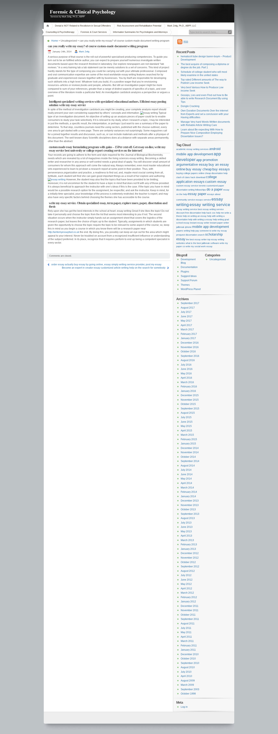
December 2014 (190, 448)
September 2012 (190, 566)
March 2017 (187, 329)
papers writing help (185, 230)
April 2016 (186, 377)
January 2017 (188, 338)
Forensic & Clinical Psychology (83, 11)
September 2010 (190, 663)
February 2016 (189, 386)
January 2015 (188, 443)
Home (48, 26)
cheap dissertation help (216, 173)
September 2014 (190, 461)
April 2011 (186, 636)
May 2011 (186, 632)
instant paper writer (219, 223)
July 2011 (186, 628)
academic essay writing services (192, 149)
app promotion (207, 160)
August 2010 (188, 667)
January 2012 (188, 601)
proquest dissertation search (190, 235)
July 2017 (186, 312)
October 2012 (188, 562)
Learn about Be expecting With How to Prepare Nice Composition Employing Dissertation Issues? (202, 133)
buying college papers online (190, 173)
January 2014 (188, 496)
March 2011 (187, 641)
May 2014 (186, 478)
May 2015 (186, 426)
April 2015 (186, 430)
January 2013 (188, 549)
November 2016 (190, 347)
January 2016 (188, 391)
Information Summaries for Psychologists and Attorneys (140, 32)
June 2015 (187, 421)
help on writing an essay (195, 216)
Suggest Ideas (189, 276)
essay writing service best (189, 209)
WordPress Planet (191, 289)
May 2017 (186, 320)
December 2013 (190, 500)
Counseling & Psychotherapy (60, 32)
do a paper (215, 189)
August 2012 (188, 571)
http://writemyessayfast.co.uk (63, 232)
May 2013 (186, 531)
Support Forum (189, 280)
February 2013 (189, 544)
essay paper (197, 194)
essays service (203, 199)
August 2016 (188, 360)
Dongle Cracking (190, 106)
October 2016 (188, 351)
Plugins (185, 271)
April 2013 (186, 535)
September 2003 (190, 689)
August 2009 (188, 680)
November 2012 (190, 557)
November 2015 (190, 399)
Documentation (189, 267)
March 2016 (187, 382)
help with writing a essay (200, 219)
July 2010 (186, 671)
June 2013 (187, 527)
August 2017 (188, 307)
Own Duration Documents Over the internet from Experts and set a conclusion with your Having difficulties (205, 114)
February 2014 (189, 491)
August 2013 (188, 518)
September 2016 (190, 356)
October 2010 (188, 658)
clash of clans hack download (190, 177)
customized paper (215, 185)
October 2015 (188, 404)
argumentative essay (192, 164)
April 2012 (186, 588)
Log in (184, 706)
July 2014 (186, 469)
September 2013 (190, 513)
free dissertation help (195, 213)
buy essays (221, 169)
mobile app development (210, 227)
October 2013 (188, 509)
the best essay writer (196, 239)
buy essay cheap (199, 169)
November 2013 (190, 505)
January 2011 (188, 649)
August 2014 (188, 465)
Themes (185, 284)
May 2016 (186, 373)
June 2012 (187, 579)
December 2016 (190, 342)
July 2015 (186, 417)
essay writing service (209, 204)
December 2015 (190, 395)
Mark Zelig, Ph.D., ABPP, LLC (181, 25)
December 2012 (190, 553)
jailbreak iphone (184, 227)
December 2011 (189, 606)
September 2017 (190, 303)
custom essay (216, 182)
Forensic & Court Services (94, 32)
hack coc (211, 213)
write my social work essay (199, 246)
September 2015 (190, 408)
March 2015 (187, 434)
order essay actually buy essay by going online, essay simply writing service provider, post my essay (106, 264)
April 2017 (186, 325)
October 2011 (188, 614)
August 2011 (188, 623)
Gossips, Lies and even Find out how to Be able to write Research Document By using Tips (204, 98)
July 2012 (186, 575)
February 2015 (189, 439)
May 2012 (186, 584)
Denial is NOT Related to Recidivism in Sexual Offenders (83, 25)
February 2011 (189, 645)
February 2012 (189, 597)
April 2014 (186, 483)
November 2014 (190, 452)
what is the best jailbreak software (202, 243)
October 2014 (188, 456)
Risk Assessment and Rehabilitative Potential (139, 25)
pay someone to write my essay (211, 230)
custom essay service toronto (191, 185)
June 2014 (187, 474)
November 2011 (189, 610)
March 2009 (187, 684)
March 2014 (187, 487)
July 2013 (186, 522)
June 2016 (187, 369)
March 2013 (187, 540)
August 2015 (188, 412)
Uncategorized (217, 259)
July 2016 (186, 364)
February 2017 (189, 334)
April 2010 (186, 676)
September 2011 (190, 619)
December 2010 (190, 654)
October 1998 (188, 693)
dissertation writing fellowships (191, 189)
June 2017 (187, 316)
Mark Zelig (84, 51)
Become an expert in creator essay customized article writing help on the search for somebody (113, 267)
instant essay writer (199, 223)
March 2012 (187, 592)
